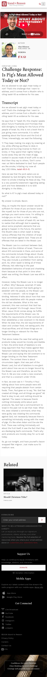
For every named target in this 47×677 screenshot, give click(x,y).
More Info (39, 587)
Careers (4, 642)
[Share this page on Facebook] (19, 57)
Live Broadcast (11, 609)
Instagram (9, 621)
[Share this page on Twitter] (21, 57)
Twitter (8, 624)
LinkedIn (9, 628)
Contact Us (6, 645)
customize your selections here (23, 543)
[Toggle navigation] (43, 4)
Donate (23, 568)
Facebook (9, 617)
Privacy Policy (7, 638)
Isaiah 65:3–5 (23, 169)
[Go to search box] (40, 3)
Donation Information (25, 573)
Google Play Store (14, 597)
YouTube (9, 613)
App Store (11, 593)
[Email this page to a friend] (24, 57)
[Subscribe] (42, 520)
